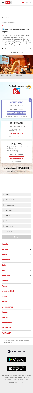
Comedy (5, 312)
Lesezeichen (9, 231)
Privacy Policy (17, 375)
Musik (3, 26)
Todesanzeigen (10, 205)
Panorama (6, 275)
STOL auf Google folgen (17, 52)
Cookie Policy (26, 375)
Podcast (5, 317)
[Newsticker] (26, 2)
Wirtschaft (6, 260)
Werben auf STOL (8, 340)
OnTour (5, 281)
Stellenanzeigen (10, 200)
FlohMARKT (6, 333)
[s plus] (23, 2)
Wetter (8, 194)
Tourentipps (6, 342)
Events (4, 296)
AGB (11, 375)
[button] (30, 17)
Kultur (7, 18)
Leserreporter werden (22, 340)
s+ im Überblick (8, 291)
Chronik (5, 244)
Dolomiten (9, 221)
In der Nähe (9, 226)
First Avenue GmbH (18, 383)
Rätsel (4, 302)
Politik (4, 255)
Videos (4, 286)
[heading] (16, 30)
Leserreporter (7, 307)
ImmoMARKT (7, 322)
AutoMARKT (6, 328)
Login (17, 237)
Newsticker (9, 210)
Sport (4, 270)
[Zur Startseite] (2, 18)
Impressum (5, 375)
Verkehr (8, 215)
